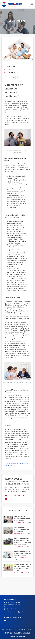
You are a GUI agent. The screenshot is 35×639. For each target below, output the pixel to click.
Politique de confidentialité (14, 632)
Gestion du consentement (22, 633)
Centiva (21, 636)
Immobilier (10, 66)
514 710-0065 (11, 608)
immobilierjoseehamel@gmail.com (15, 612)
